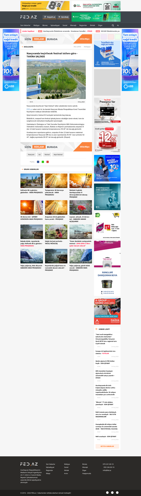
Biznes (45, 25)
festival (47, 154)
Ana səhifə (77, 47)
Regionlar (83, 25)
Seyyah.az (51, 17)
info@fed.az (107, 470)
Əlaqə (48, 473)
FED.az (29, 109)
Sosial (65, 25)
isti (40, 154)
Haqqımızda (86, 473)
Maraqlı (73, 25)
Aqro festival (58, 154)
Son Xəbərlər (25, 25)
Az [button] (118, 25)
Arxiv (66, 473)
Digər (100, 25)
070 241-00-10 (108, 464)
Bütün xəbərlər (107, 446)
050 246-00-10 (108, 467)
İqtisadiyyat (55, 25)
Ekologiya (87, 47)
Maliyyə (36, 25)
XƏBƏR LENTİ (104, 329)
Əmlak (92, 25)
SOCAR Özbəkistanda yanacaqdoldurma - (95, 31)
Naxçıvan (31, 154)
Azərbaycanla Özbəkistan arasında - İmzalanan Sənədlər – (38, 31)
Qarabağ (64, 17)
